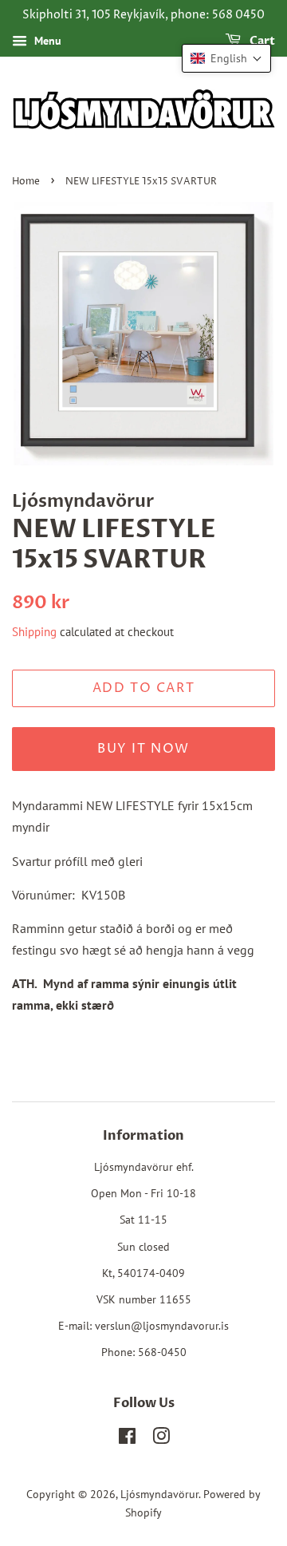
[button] (226, 58)
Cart (261, 41)
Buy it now (143, 748)
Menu (46, 41)
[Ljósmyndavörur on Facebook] (127, 1439)
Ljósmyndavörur (159, 1494)
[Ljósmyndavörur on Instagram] (161, 1439)
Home (26, 181)
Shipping (34, 631)
